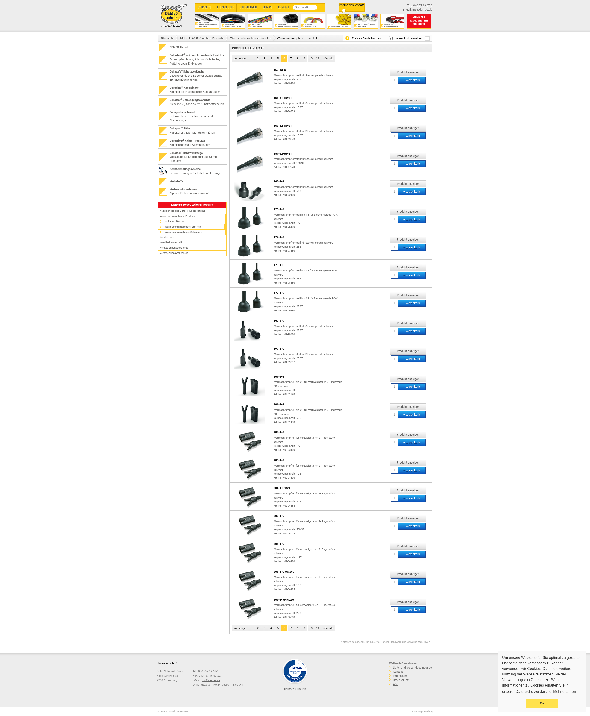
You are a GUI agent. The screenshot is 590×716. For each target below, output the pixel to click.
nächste (328, 58)
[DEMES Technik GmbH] (174, 15)
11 (317, 58)
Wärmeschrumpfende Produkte (250, 38)
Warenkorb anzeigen (412, 38)
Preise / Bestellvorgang (367, 38)
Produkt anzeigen (408, 72)
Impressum (400, 676)
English (301, 689)
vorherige (240, 58)
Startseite (167, 38)
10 (311, 58)
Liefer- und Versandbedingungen (413, 667)
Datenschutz (401, 680)
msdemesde (211, 680)
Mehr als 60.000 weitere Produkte (202, 38)
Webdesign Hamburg (422, 711)
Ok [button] (542, 703)
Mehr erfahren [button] (564, 691)
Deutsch (289, 689)
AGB (395, 684)
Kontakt (398, 671)
